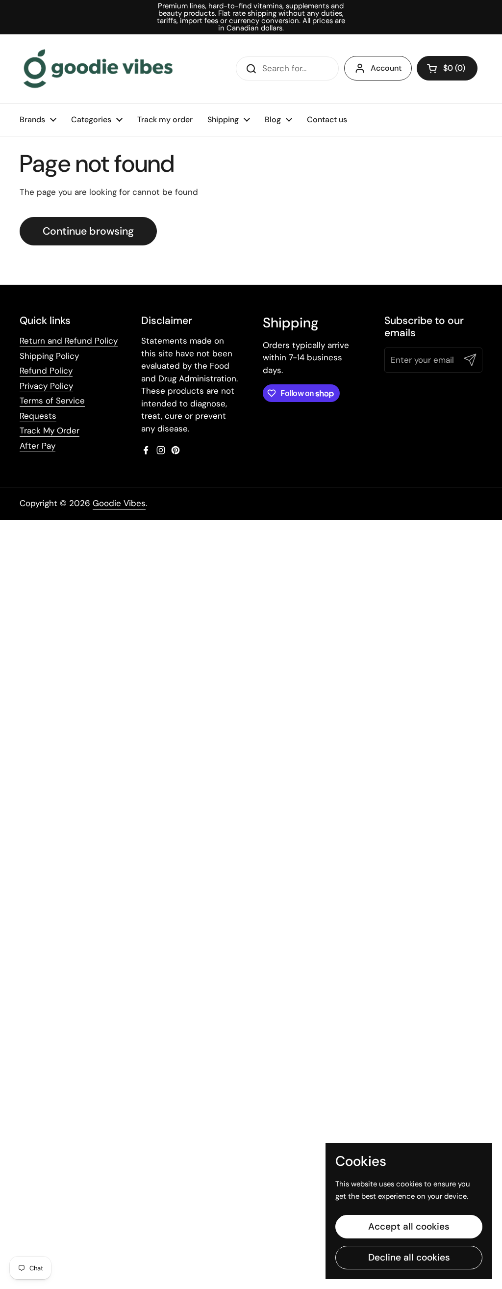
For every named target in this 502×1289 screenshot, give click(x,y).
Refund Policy (46, 370)
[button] (447, 68)
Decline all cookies (409, 1257)
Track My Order (49, 430)
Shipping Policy (49, 355)
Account (386, 68)
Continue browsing (88, 231)
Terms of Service (52, 400)
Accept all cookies (409, 1226)
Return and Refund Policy (69, 340)
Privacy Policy (46, 385)
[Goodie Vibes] (98, 68)
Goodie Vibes (119, 503)
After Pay (37, 445)
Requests (38, 415)
